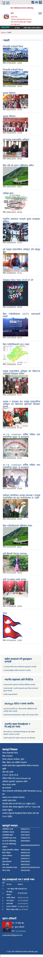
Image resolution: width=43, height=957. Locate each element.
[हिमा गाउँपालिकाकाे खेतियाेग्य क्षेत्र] (15, 536)
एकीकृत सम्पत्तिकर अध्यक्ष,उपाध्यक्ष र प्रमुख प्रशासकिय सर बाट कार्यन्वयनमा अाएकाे (21, 496)
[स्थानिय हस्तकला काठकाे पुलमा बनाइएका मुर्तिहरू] (15, 232)
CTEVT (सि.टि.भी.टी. (10, 775)
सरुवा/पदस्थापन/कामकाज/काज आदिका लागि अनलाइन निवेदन (20, 715)
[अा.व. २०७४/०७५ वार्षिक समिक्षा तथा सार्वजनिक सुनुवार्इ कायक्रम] (15, 447)
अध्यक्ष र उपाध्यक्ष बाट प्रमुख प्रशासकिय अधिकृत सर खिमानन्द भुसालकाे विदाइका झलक (21, 404)
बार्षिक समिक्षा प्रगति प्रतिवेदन (27, 28)
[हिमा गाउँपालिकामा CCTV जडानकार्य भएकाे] (15, 327)
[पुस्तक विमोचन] (15, 101)
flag (5, 613)
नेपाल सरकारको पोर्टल (10, 753)
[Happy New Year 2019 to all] (15, 293)
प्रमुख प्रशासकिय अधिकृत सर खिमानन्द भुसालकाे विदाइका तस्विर (21, 372)
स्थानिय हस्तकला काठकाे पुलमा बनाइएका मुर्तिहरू (21, 220)
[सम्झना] (15, 384)
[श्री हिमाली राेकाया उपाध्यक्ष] (15, 563)
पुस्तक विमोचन (9, 93)
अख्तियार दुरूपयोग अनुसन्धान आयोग (15, 781)
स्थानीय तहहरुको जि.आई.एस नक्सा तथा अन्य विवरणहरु (19, 738)
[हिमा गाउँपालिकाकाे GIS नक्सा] (15, 354)
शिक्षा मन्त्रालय (7, 756)
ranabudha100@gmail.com (12, 935)
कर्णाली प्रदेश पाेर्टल (9, 800)
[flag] (13, 627)
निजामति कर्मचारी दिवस (13, 46)
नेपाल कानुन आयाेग (9, 785)
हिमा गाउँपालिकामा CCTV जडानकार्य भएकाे (21, 315)
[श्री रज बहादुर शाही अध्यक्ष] (15, 589)
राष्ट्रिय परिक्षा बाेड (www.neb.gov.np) (16, 778)
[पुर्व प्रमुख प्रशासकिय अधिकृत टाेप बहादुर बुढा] (15, 262)
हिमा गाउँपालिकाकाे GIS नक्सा (16, 344)
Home (3, 32)
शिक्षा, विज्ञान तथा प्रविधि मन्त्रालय (14, 762)
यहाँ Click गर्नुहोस (24, 804)
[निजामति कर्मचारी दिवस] (15, 55)
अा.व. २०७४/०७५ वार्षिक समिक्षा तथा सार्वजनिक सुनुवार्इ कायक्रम (21, 435)
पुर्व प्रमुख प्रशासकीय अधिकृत (16, 139)
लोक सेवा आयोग (8, 772)
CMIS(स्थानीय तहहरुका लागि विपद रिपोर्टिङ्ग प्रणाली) (19, 685)
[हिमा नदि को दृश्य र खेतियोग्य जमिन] (15, 176)
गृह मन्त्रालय (6, 788)
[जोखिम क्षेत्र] (15, 203)
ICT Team (32, 807)
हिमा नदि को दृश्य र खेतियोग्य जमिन (18, 165)
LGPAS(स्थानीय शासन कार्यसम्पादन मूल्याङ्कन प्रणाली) (19, 667)
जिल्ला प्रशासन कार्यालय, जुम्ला (13, 759)
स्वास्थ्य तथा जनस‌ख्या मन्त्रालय (13, 797)
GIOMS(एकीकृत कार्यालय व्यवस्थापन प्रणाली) (17, 670)
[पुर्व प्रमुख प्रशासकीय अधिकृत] (15, 149)
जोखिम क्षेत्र (8, 193)
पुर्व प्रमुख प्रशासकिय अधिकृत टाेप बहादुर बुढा (21, 250)
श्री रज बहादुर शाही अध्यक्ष (14, 579)
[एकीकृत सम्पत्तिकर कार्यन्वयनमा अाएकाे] (15, 508)
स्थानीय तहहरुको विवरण (10, 694)
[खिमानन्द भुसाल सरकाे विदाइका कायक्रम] (15, 417)
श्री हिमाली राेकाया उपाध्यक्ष (15, 553)
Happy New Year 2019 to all (18, 279)
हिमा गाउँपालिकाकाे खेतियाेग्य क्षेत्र (17, 525)
